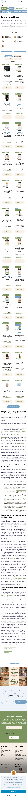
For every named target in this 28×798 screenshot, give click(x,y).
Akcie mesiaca (18, 749)
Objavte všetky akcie (7, 12)
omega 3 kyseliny (21, 431)
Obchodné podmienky (20, 761)
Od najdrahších (8, 58)
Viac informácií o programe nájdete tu (14, 707)
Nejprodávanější (17, 58)
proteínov (9, 509)
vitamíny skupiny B (11, 500)
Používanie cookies (19, 759)
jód (10, 491)
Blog (2, 754)
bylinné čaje (15, 434)
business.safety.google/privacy (13, 787)
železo (14, 431)
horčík (8, 491)
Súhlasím (14, 791)
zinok (11, 431)
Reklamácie (18, 754)
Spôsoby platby (18, 753)
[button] (13, 56)
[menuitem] (4, 8)
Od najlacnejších (17, 56)
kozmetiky (21, 443)
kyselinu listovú (19, 490)
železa (5, 499)
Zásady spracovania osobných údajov (19, 757)
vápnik (5, 491)
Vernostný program (5, 757)
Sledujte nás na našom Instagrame (14, 663)
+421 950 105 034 (20, 772)
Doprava (17, 751)
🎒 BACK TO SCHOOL (5, 11)
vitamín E (7, 431)
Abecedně (13, 61)
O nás (2, 749)
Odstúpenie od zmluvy (20, 755)
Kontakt (3, 755)
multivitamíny (17, 578)
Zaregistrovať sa (7, 702)
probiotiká (21, 506)
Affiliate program (5, 767)
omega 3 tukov (14, 505)
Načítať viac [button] (13, 407)
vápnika (24, 498)
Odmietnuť (9, 795)
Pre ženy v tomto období (20, 577)
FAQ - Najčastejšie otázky (5, 751)
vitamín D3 (14, 491)
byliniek (19, 491)
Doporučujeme (8, 56)
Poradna (3, 753)
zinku (8, 499)
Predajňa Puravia (19, 750)
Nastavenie (17, 795)
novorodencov (4, 595)
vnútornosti (12, 558)
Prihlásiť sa (20, 702)
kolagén (16, 507)
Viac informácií (18, 782)
